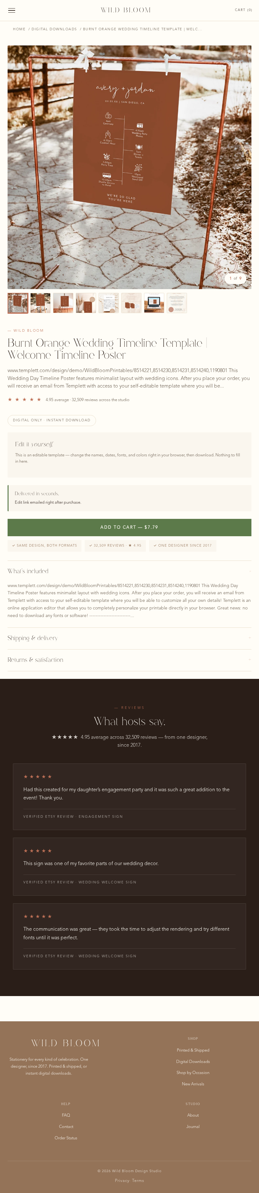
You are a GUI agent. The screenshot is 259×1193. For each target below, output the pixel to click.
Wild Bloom (126, 10)
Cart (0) (244, 10)
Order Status (66, 1138)
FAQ (66, 1115)
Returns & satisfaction (129, 660)
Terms (138, 1181)
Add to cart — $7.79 (129, 527)
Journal (193, 1127)
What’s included (129, 571)
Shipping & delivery (129, 638)
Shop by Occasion (193, 1073)
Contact (66, 1127)
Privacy (122, 1181)
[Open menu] (11, 10)
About (193, 1115)
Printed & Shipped (193, 1050)
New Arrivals (193, 1084)
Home (19, 29)
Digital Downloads (54, 29)
